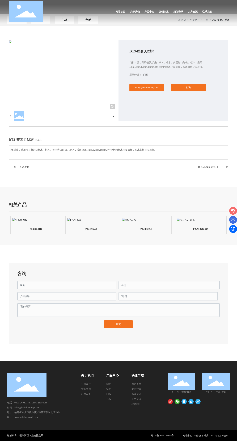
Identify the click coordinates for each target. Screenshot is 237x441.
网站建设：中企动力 (193, 435)
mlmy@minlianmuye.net (26, 407)
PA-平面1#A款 (201, 229)
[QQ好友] (184, 401)
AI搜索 (224, 435)
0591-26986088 (39, 402)
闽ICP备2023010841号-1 (163, 435)
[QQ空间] (191, 401)
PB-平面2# (146, 229)
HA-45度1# (23, 167)
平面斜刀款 (36, 229)
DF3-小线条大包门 (208, 167)
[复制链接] (198, 401)
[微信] (177, 401)
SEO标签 (215, 435)
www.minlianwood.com (26, 417)
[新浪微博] (170, 401)
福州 (206, 435)
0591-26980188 (22, 402)
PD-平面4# (91, 229)
